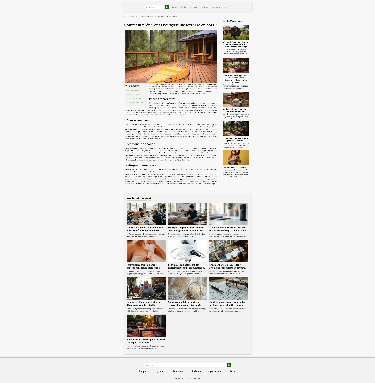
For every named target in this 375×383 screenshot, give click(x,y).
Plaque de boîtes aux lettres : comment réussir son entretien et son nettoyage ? (236, 44)
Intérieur (205, 7)
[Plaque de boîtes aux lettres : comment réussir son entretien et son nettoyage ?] (236, 32)
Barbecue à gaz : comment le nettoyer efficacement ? (236, 110)
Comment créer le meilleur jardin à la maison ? (236, 139)
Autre (227, 7)
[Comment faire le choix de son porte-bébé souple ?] (236, 157)
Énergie (174, 7)
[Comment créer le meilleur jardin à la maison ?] (236, 128)
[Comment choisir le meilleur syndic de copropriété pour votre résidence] (228, 251)
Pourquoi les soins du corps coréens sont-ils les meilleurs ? (143, 266)
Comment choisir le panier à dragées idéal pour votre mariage (186, 304)
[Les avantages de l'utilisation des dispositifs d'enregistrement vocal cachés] (228, 214)
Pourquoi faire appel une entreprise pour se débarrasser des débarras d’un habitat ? (236, 78)
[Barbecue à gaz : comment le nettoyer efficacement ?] (236, 99)
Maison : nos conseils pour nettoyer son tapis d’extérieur (146, 341)
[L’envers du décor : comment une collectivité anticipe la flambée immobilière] (146, 214)
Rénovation (194, 7)
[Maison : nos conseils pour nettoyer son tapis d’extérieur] (146, 325)
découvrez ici (166, 108)
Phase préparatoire (133, 90)
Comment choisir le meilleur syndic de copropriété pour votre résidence (227, 267)
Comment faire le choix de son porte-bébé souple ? (236, 168)
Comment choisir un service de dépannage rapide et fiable (143, 304)
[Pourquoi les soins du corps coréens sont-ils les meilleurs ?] (146, 251)
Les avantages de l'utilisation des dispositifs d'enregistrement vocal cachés (227, 230)
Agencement (216, 7)
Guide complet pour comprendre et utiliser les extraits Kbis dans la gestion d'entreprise (228, 305)
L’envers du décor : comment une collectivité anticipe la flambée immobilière (145, 230)
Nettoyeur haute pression (136, 102)
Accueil (126, 16)
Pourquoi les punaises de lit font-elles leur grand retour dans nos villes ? (186, 230)
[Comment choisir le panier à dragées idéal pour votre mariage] (187, 288)
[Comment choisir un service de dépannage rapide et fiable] (146, 288)
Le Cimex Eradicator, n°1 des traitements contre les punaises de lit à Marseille (186, 267)
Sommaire (133, 85)
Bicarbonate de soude (134, 98)
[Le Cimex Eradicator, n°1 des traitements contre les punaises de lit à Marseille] (187, 251)
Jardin (183, 7)
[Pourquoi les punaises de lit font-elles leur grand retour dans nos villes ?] (187, 214)
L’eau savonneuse (133, 94)
